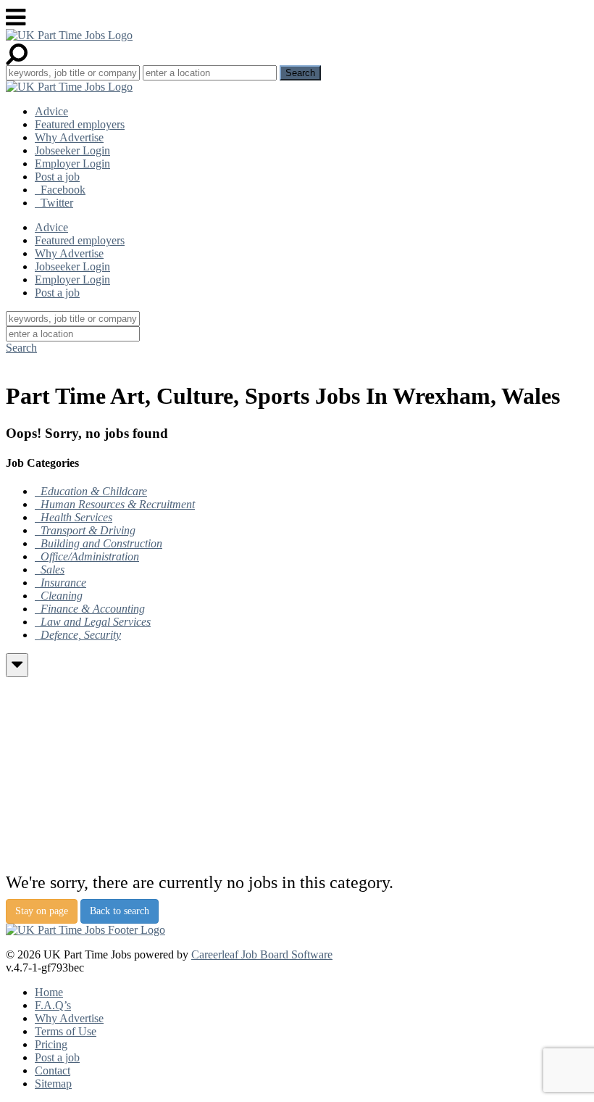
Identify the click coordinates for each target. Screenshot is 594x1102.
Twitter (54, 202)
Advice (51, 111)
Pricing (51, 1044)
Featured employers (80, 124)
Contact (52, 1070)
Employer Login (72, 163)
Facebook (60, 189)
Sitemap (53, 1083)
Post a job (57, 176)
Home (49, 992)
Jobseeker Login (72, 150)
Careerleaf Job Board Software (261, 954)
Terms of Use (65, 1031)
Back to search (119, 911)
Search (21, 347)
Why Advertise (69, 137)
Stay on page (41, 911)
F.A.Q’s (53, 1005)
